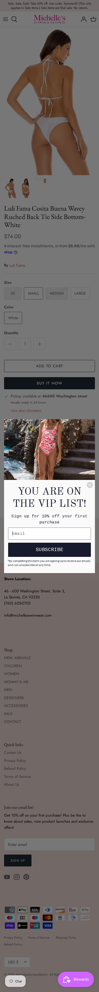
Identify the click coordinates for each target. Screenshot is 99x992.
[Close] (90, 485)
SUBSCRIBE (49, 550)
